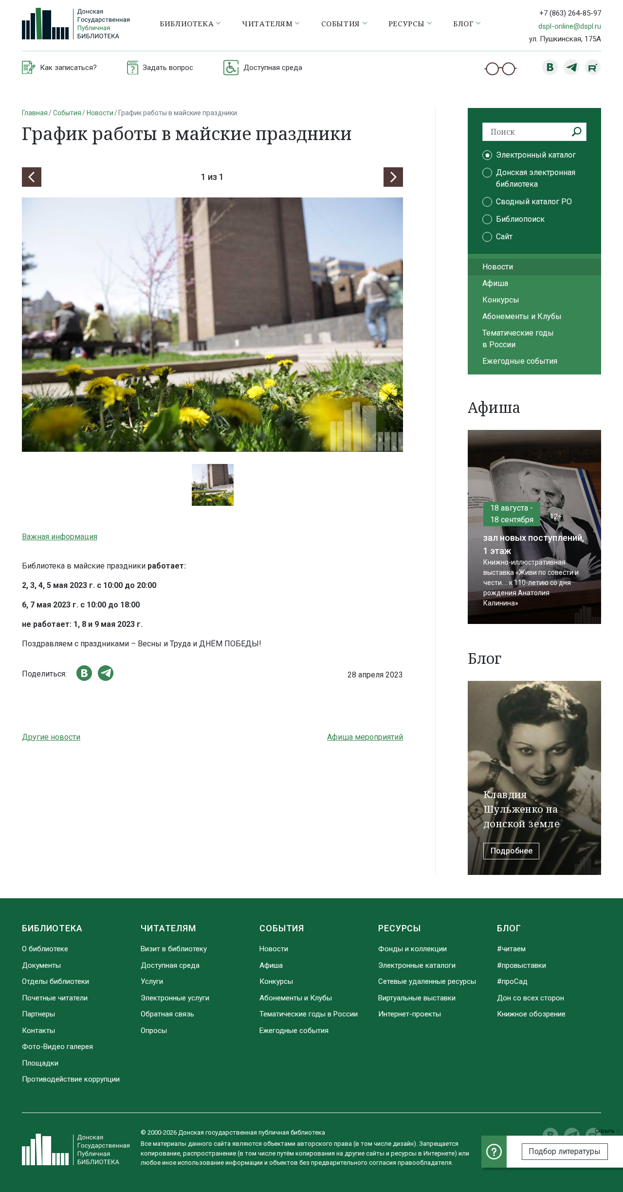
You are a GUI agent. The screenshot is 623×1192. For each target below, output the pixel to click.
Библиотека (52, 928)
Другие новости (51, 737)
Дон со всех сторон (530, 998)
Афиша (495, 283)
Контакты (38, 1030)
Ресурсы (399, 928)
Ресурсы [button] (406, 23)
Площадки (40, 1063)
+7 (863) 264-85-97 (570, 13)
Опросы (154, 1030)
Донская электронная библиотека (535, 178)
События (67, 113)
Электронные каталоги (417, 965)
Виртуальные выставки (417, 998)
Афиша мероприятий (365, 737)
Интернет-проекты (409, 1014)
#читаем (511, 948)
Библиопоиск (520, 219)
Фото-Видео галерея (57, 1046)
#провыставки (521, 965)
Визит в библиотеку (174, 948)
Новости (100, 113)
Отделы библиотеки (55, 981)
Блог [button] (463, 23)
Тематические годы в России (518, 338)
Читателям (168, 928)
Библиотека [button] (187, 23)
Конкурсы (500, 299)
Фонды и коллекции (412, 948)
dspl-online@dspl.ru (569, 26)
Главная (35, 113)
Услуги (152, 981)
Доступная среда (170, 965)
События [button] (340, 23)
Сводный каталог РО (534, 201)
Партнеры (38, 1014)
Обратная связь (167, 1014)
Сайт (504, 236)
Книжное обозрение (531, 1014)
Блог (509, 928)
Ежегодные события (519, 361)
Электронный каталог (536, 155)
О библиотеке (45, 948)
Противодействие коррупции (71, 1079)
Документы (41, 965)
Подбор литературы (565, 1151)
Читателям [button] (267, 23)
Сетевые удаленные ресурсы (427, 981)
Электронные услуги (175, 998)
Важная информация (59, 536)
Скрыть (605, 1131)
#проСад (512, 981)
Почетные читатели (55, 998)
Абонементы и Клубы (522, 316)
